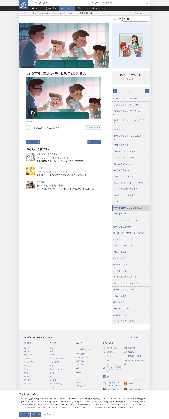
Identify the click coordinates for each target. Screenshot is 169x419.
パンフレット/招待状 (57, 358)
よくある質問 (80, 354)
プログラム (53, 373)
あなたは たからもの (121, 258)
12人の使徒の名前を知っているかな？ (129, 232)
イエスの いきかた (120, 145)
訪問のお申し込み (82, 357)
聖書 (51, 348)
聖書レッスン (28, 355)
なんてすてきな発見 (121, 170)
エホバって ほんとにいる (123, 321)
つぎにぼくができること (123, 163)
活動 (77, 379)
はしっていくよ (119, 302)
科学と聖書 (27, 380)
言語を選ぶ (117, 19)
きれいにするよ (119, 295)
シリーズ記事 (54, 362)
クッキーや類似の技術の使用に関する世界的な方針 (44, 407)
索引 (51, 376)
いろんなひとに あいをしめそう (126, 98)
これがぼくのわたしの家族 (124, 195)
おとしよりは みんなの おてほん (126, 104)
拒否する (36, 414)
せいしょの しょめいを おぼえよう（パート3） (131, 137)
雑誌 (51, 366)
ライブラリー (24, 13)
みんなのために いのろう (123, 157)
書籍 (51, 351)
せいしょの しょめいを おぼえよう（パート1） (131, 112)
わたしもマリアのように (123, 239)
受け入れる (24, 414)
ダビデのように (119, 251)
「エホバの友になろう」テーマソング (129, 182)
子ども (26, 373)
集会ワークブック (56, 369)
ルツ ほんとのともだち (122, 245)
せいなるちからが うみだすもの (126, 283)
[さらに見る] (147, 13)
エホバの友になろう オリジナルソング (52, 13)
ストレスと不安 (29, 362)
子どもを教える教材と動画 (50, 185)
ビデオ (52, 387)
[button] (50, 8)
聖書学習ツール (29, 358)
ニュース (79, 343)
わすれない (117, 201)
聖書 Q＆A (27, 348)
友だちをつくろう (120, 314)
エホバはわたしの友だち (123, 176)
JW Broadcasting (56, 383)
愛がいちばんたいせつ (122, 226)
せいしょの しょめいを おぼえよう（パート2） (131, 122)
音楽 (34, 13)
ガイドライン (54, 380)
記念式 (78, 372)
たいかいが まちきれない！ (124, 289)
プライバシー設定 (98, 407)
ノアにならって (119, 214)
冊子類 (52, 355)
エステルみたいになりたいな (125, 220)
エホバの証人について (83, 349)
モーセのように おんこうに (124, 276)
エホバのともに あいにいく (124, 151)
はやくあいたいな (120, 264)
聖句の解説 (27, 351)
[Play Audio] (136, 13)
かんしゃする (118, 129)
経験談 (78, 382)
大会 (77, 375)
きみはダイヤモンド (121, 308)
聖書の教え (27, 343)
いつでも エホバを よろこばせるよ (53, 157)
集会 (77, 368)
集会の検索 (129, 348)
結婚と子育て (28, 366)
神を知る (27, 376)
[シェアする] (141, 13)
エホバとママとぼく (121, 270)
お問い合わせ (80, 361)
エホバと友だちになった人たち (52, 171)
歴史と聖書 (27, 383)
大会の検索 (108, 352)
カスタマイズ (48, 414)
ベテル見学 (80, 364)
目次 (131, 91)
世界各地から (80, 386)
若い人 (26, 369)
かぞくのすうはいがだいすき (125, 189)
